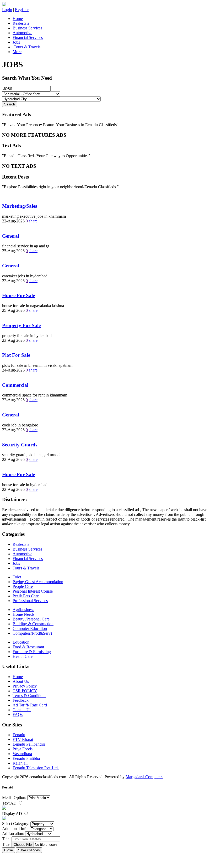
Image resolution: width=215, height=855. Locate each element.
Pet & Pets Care (26, 596)
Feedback (21, 700)
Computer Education (30, 628)
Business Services (27, 28)
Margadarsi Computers (144, 777)
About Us (21, 681)
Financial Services (28, 37)
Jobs (16, 42)
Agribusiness (23, 609)
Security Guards (19, 444)
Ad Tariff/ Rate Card (30, 705)
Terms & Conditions (29, 695)
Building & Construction (33, 624)
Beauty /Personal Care (31, 619)
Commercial (15, 385)
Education (21, 642)
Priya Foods (23, 749)
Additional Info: (15, 828)
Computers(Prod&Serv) (32, 633)
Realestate (21, 23)
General (10, 236)
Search (9, 104)
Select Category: (15, 823)
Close (8, 850)
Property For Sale (21, 325)
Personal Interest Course (33, 591)
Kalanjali (20, 763)
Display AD (12, 813)
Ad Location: (13, 833)
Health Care (23, 656)
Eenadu (19, 734)
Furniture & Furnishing (32, 651)
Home (18, 18)
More (17, 51)
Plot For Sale (16, 355)
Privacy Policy (25, 686)
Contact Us (22, 710)
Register (22, 9)
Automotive (22, 32)
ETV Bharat (23, 739)
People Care (23, 586)
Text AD (10, 803)
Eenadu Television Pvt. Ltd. (36, 768)
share (33, 221)
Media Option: (14, 797)
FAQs (18, 714)
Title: (6, 839)
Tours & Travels (26, 47)
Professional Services (30, 600)
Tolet (17, 577)
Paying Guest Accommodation (38, 581)
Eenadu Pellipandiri (29, 744)
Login (7, 9)
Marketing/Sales (19, 206)
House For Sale (18, 295)
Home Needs (23, 614)
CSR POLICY (25, 691)
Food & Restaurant (28, 647)
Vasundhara (22, 753)
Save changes (29, 850)
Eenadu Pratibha (26, 758)
